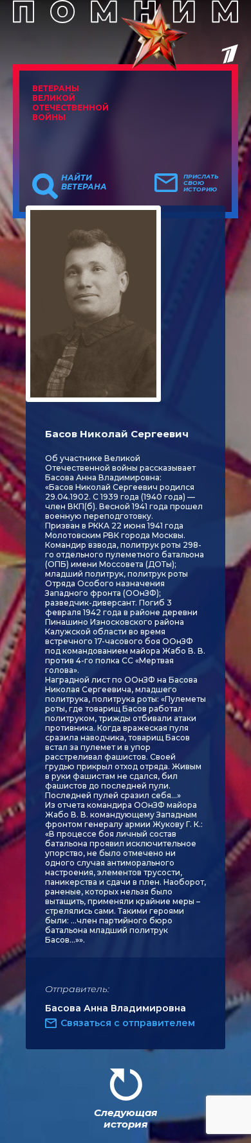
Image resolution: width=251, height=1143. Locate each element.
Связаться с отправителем (127, 1023)
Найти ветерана (84, 182)
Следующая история (125, 1118)
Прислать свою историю (201, 183)
